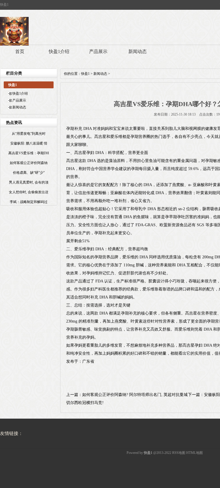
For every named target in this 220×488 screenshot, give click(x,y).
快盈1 (85, 74)
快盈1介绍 (59, 51)
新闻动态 (137, 51)
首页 (19, 51)
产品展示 (98, 51)
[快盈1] (14, 44)
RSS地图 (178, 453)
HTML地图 (194, 453)
